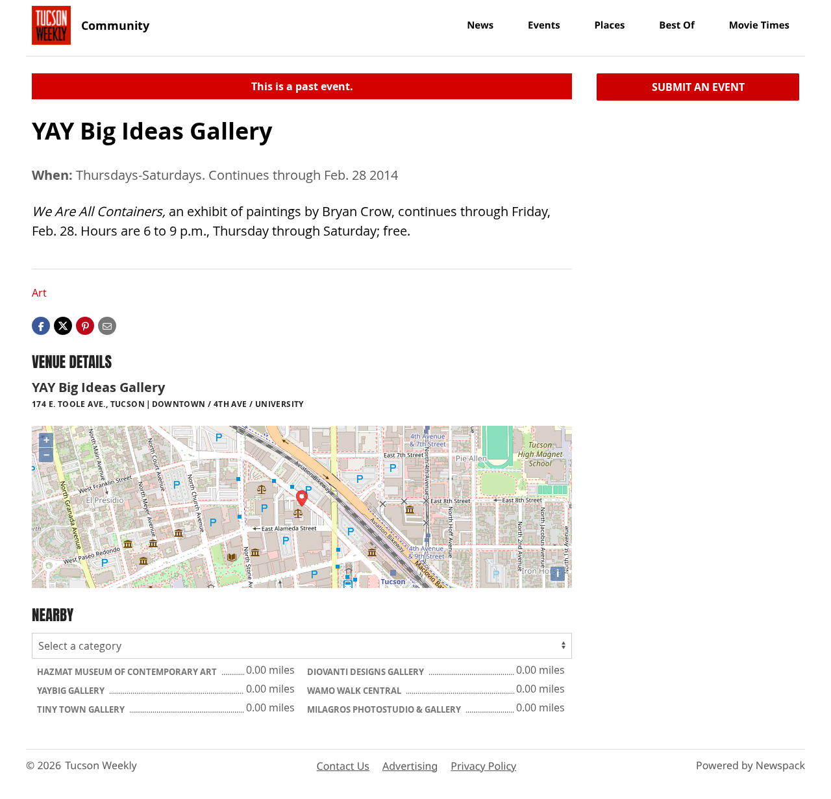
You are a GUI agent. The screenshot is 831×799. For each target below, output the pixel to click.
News (480, 25)
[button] (85, 325)
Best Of (677, 25)
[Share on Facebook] (41, 325)
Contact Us (343, 766)
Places (609, 25)
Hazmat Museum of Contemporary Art (128, 672)
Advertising (410, 766)
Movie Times (759, 25)
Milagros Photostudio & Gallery (385, 709)
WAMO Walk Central (355, 690)
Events (544, 25)
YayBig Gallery (71, 690)
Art (39, 293)
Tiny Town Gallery (82, 709)
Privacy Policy (483, 766)
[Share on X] (63, 325)
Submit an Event (698, 87)
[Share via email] (107, 325)
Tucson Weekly (101, 765)
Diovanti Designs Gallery (366, 672)
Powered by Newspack (750, 765)
